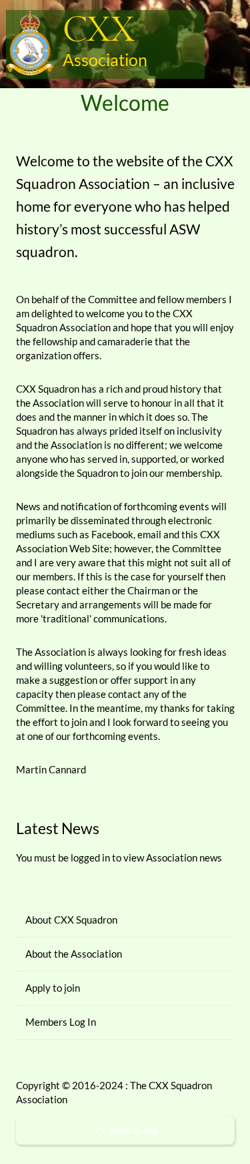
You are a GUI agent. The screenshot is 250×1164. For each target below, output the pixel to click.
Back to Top (133, 1130)
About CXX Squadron (71, 920)
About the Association (73, 954)
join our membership (175, 473)
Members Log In (60, 1022)
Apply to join (52, 988)
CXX (99, 31)
